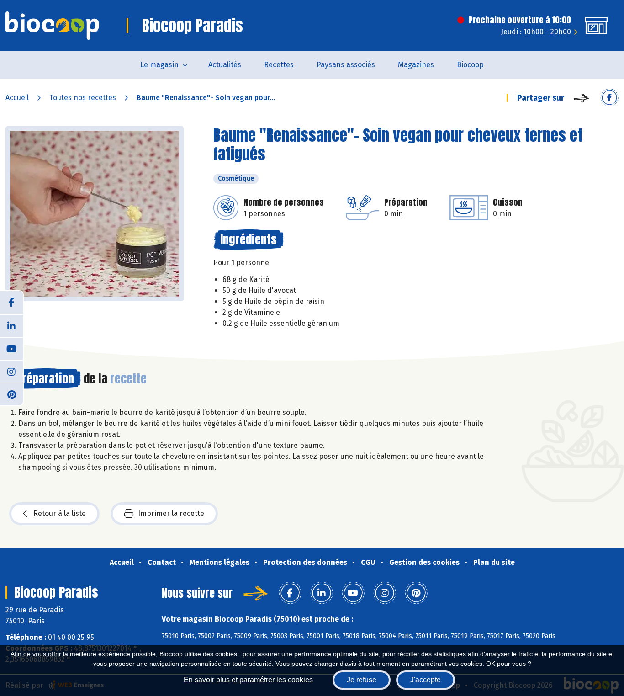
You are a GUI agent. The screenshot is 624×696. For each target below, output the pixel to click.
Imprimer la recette (171, 513)
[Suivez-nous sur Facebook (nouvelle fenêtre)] (11, 302)
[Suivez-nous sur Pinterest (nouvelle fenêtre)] (11, 394)
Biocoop (470, 64)
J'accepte (425, 680)
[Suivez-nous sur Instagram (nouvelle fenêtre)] (11, 371)
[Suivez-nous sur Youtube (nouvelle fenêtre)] (11, 348)
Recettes (279, 64)
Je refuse (361, 680)
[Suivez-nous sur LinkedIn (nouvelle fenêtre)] (11, 325)
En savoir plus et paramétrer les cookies (248, 680)
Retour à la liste (59, 513)
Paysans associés (346, 64)
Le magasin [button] (159, 64)
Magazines (416, 64)
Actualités (224, 64)
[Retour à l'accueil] (52, 25)
